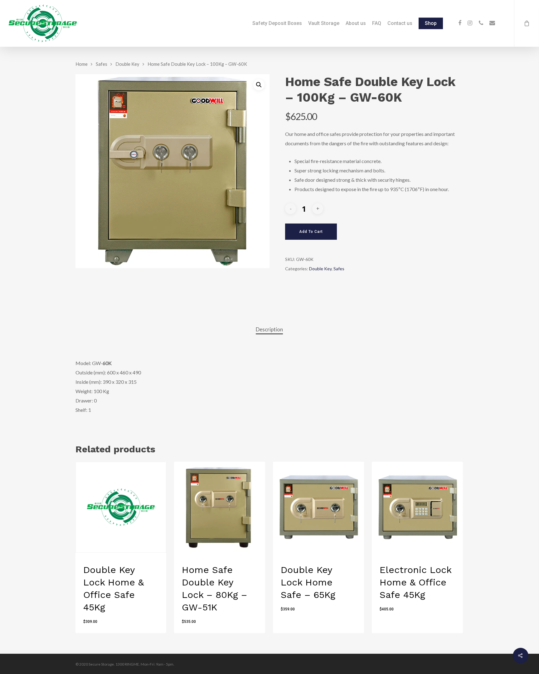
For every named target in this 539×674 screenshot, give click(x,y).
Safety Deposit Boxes (277, 23)
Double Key (127, 64)
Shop (431, 23)
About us (356, 23)
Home (81, 64)
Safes (101, 64)
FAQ (376, 23)
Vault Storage (323, 23)
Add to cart (311, 231)
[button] (259, 84)
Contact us (399, 23)
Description (269, 329)
